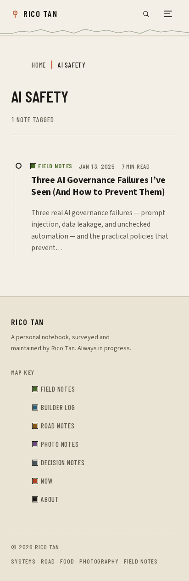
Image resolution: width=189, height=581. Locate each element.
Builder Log (58, 407)
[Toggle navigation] (168, 14)
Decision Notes (63, 462)
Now (47, 481)
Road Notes (58, 426)
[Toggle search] (146, 14)
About (50, 499)
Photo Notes (59, 444)
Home (39, 65)
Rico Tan (27, 322)
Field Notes (58, 389)
